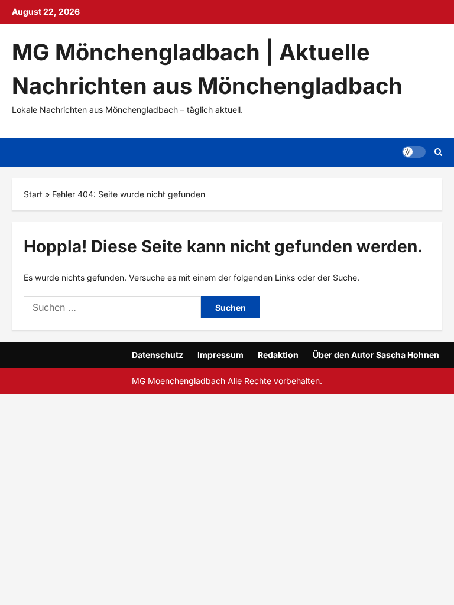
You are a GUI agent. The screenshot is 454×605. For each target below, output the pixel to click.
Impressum (220, 355)
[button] (414, 152)
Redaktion (278, 355)
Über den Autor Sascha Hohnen (376, 355)
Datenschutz (157, 355)
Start (33, 194)
